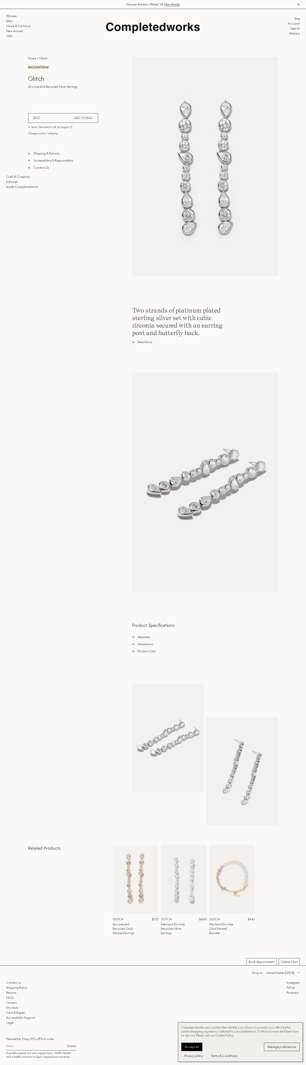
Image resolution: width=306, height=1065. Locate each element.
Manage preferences (281, 1047)
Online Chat (289, 962)
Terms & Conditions (224, 1056)
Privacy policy (193, 1056)
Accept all (192, 1047)
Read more (145, 342)
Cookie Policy (224, 1035)
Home (32, 58)
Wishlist (294, 33)
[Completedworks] (153, 28)
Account (294, 23)
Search (295, 28)
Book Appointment (262, 962)
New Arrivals (172, 4)
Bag (297, 18)
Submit (71, 1046)
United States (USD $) (280, 973)
